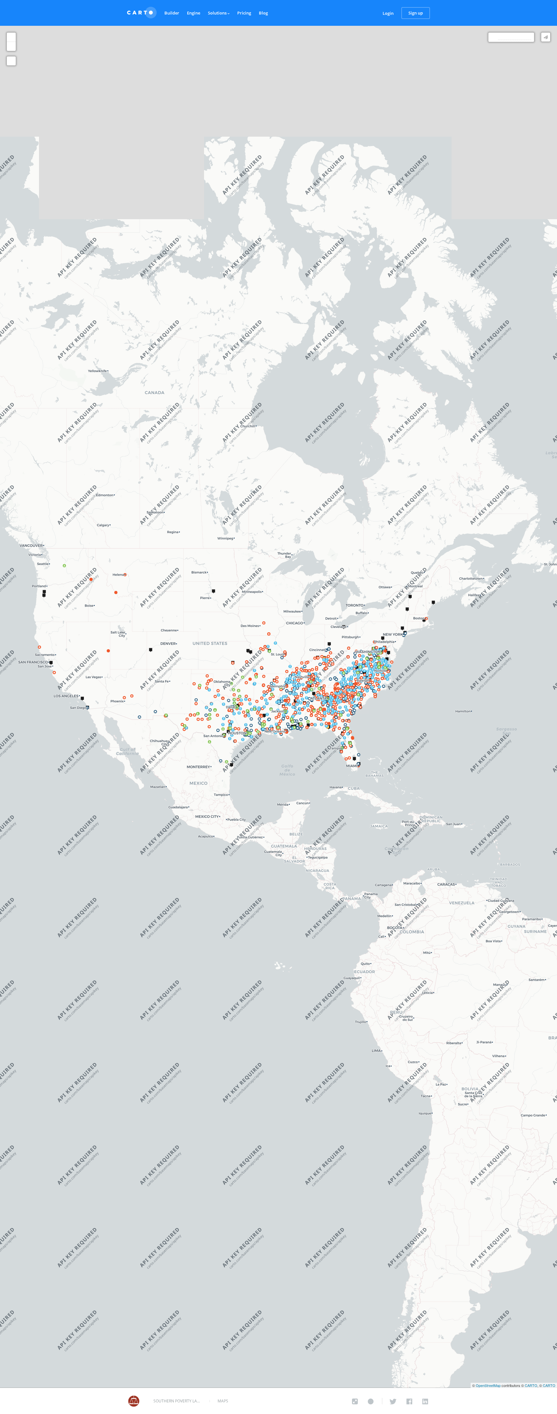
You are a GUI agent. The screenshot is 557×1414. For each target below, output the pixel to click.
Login (388, 13)
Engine (193, 13)
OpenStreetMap (488, 1385)
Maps (223, 1401)
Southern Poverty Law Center (177, 1401)
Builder (171, 13)
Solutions (218, 13)
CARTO (531, 1385)
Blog (263, 13)
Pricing (244, 13)
